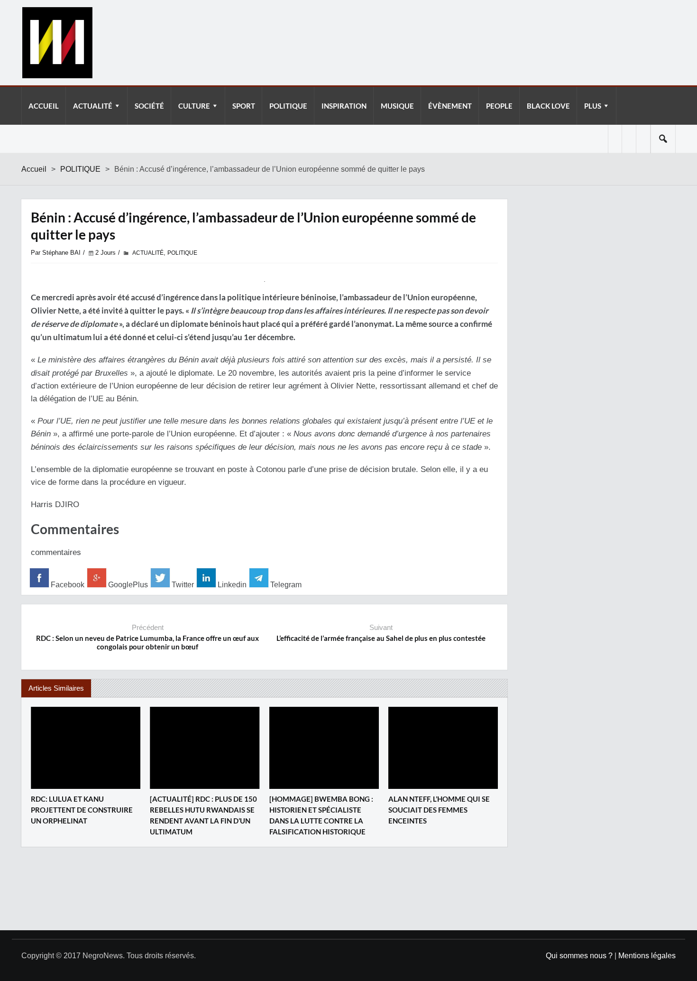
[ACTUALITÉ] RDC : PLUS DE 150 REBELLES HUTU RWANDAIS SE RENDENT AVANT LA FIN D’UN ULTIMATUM (203, 815)
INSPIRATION (344, 106)
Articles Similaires (56, 688)
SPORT (243, 106)
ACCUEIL (43, 106)
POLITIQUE (288, 106)
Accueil (33, 169)
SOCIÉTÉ (149, 106)
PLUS (592, 106)
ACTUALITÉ (92, 106)
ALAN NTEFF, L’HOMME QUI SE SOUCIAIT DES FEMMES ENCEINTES (439, 810)
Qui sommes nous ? (579, 956)
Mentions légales (647, 956)
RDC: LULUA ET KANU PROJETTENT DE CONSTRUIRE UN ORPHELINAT (82, 810)
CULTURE (194, 106)
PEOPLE (499, 106)
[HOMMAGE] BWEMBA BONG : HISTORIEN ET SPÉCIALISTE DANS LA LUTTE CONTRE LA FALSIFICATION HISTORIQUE (321, 815)
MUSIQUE (397, 106)
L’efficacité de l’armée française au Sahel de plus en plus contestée (381, 638)
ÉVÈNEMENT (450, 106)
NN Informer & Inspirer (56, 42)
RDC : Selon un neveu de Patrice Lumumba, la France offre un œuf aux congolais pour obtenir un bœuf (147, 642)
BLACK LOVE (548, 106)
